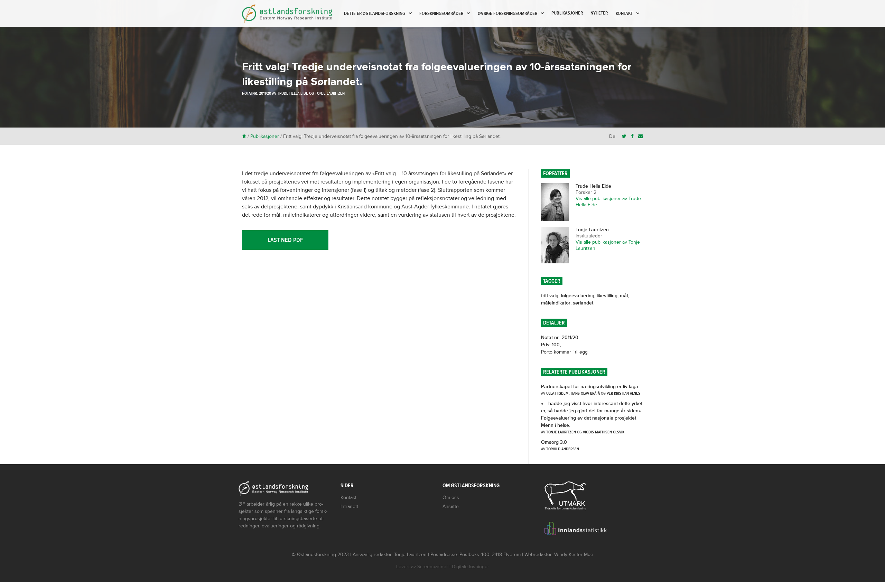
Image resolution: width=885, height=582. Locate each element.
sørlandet (583, 303)
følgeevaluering (577, 296)
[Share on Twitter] (624, 136)
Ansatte (450, 506)
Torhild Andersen (562, 449)
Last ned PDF (285, 240)
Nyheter (599, 13)
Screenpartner (432, 567)
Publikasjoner (567, 13)
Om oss (450, 497)
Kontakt (624, 13)
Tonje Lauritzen (330, 93)
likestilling (607, 296)
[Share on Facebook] (632, 136)
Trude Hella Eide (292, 93)
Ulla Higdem (557, 393)
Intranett (349, 506)
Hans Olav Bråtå (585, 393)
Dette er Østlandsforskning (374, 13)
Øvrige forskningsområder (507, 13)
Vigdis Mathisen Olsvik (603, 432)
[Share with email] (640, 136)
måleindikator (555, 303)
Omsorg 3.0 (554, 442)
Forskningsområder (441, 13)
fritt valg (549, 296)
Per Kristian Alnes (623, 393)
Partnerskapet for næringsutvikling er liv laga (589, 386)
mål (624, 296)
